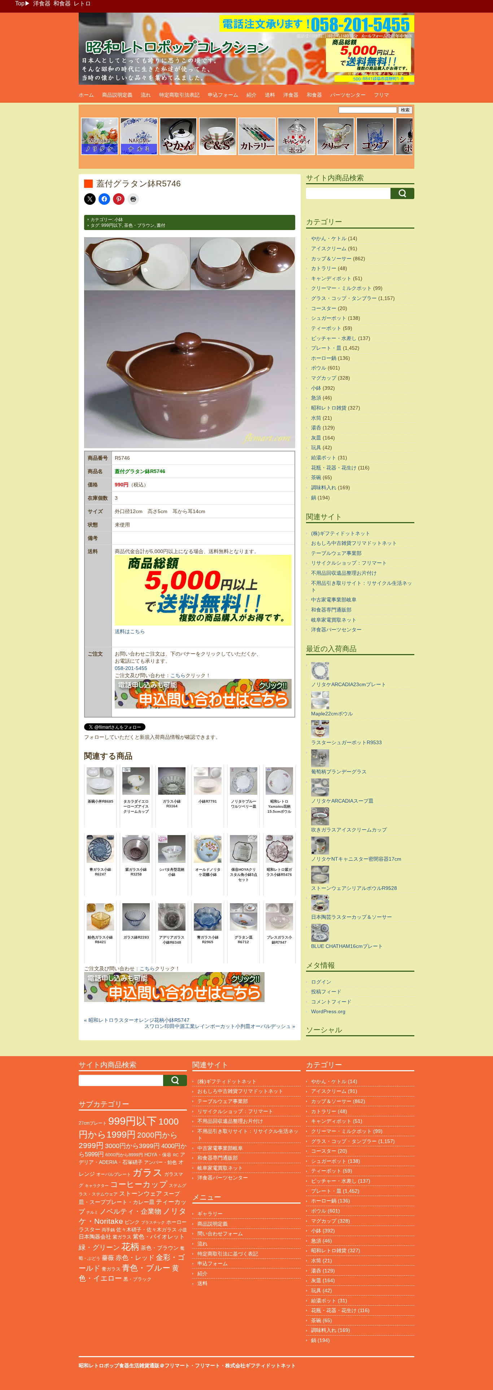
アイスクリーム (328, 248)
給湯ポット (323, 457)
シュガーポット (328, 318)
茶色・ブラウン (139, 225)
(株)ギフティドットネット (340, 533)
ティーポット (326, 328)
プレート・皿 (326, 348)
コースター (323, 308)
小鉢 (118, 219)
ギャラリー (210, 1214)
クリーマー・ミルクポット (341, 288)
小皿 (182, 1229)
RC (176, 1155)
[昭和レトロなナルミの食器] (139, 154)
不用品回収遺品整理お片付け (344, 573)
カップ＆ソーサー (331, 258)
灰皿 (316, 438)
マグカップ (323, 378)
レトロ (82, 3)
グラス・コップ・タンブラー (344, 298)
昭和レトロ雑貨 (328, 408)
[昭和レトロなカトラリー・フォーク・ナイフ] (257, 154)
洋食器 (42, 3)
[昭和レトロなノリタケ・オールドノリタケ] (99, 154)
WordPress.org (328, 1011)
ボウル (318, 368)
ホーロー (176, 1222)
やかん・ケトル (328, 238)
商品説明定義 (117, 95)
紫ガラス (122, 1237)
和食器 (62, 3)
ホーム (86, 95)
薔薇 (108, 1257)
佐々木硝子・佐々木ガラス (146, 1229)
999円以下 (111, 225)
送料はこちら (130, 631)
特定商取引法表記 (179, 95)
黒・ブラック (137, 1279)
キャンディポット (331, 278)
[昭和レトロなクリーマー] (336, 154)
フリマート (207, 1365)
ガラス (147, 1172)
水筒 (316, 418)
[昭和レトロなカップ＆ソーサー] (217, 154)
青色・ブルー (146, 1267)
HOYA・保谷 (157, 1154)
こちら (178, 675)
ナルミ (92, 1212)
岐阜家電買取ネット (334, 620)
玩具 (316, 447)
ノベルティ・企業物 (130, 1211)
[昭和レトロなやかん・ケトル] (178, 154)
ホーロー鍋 (323, 358)
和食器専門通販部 (331, 610)
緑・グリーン (99, 1247)
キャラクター (97, 1185)
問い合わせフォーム (220, 1233)
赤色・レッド (134, 1257)
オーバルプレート (113, 1174)
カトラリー (323, 268)
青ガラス (111, 1269)
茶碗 (316, 477)
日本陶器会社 (95, 1237)
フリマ (381, 95)
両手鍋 (108, 1229)
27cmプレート (93, 1123)
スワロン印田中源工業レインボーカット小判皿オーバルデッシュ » (219, 1026)
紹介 (252, 95)
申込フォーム (223, 95)
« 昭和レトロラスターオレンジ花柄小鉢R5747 (136, 1020)
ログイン (321, 982)
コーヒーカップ (138, 1184)
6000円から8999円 (124, 1154)
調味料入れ (323, 487)
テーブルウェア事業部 (336, 553)
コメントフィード (331, 1002)
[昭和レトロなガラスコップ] (375, 154)
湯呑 (316, 428)
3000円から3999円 (132, 1145)
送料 (270, 95)
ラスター (89, 1229)
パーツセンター (348, 95)
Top (20, 3)
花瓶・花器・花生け (334, 468)
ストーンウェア (140, 1193)
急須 (316, 398)
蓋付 (161, 225)
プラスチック (153, 1222)
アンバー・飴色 (160, 1162)
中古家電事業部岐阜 (334, 600)
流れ (146, 95)
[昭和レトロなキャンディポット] (296, 154)
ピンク (132, 1222)
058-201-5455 (131, 668)
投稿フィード (326, 991)
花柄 (130, 1247)
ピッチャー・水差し (334, 338)
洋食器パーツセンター (336, 629)
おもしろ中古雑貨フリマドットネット (354, 543)
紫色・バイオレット (159, 1237)
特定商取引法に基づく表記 (227, 1254)
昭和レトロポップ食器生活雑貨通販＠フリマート (134, 1365)
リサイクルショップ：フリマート (349, 563)
